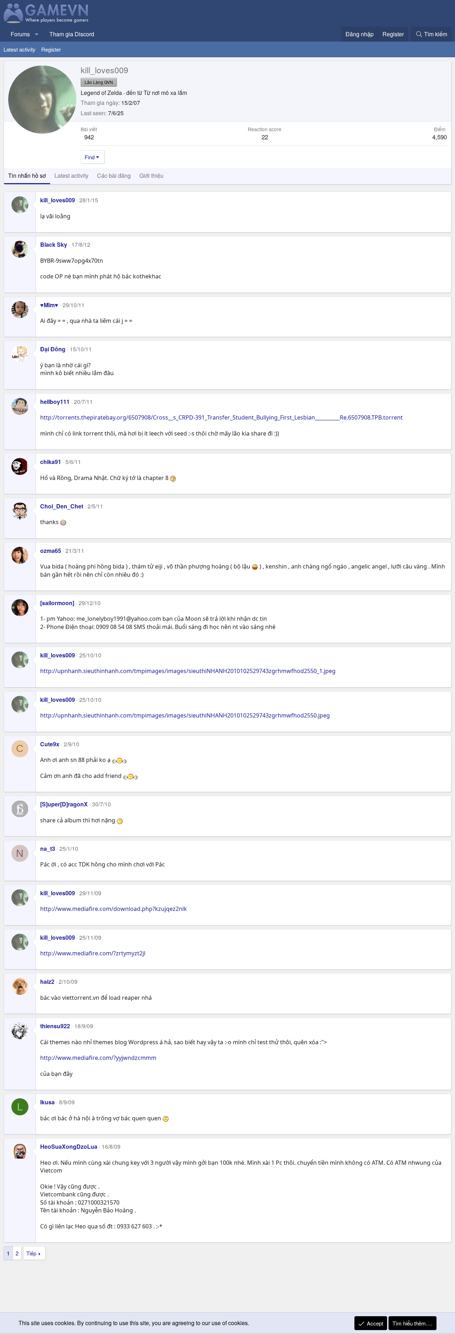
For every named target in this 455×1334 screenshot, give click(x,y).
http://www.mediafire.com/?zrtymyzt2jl (92, 953)
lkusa (47, 1102)
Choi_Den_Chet (61, 506)
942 (89, 136)
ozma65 (50, 550)
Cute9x (49, 744)
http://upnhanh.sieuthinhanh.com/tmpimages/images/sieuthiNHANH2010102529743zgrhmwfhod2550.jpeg (185, 715)
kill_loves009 (57, 200)
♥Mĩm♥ (49, 305)
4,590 (439, 136)
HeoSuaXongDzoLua (68, 1146)
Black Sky (53, 244)
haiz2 (47, 981)
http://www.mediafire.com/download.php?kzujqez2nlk (113, 909)
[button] (37, 34)
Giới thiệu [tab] (151, 175)
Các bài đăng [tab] (114, 175)
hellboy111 (55, 401)
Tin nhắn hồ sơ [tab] (27, 175)
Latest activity (20, 49)
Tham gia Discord (71, 34)
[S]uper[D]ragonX (64, 804)
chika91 (50, 462)
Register (51, 49)
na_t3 (47, 848)
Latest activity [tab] (71, 175)
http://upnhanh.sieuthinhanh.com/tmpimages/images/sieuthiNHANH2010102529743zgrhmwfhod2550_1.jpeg (188, 671)
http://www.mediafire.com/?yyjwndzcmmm (98, 1058)
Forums (20, 34)
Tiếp (31, 1253)
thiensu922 (55, 1026)
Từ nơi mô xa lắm (165, 93)
